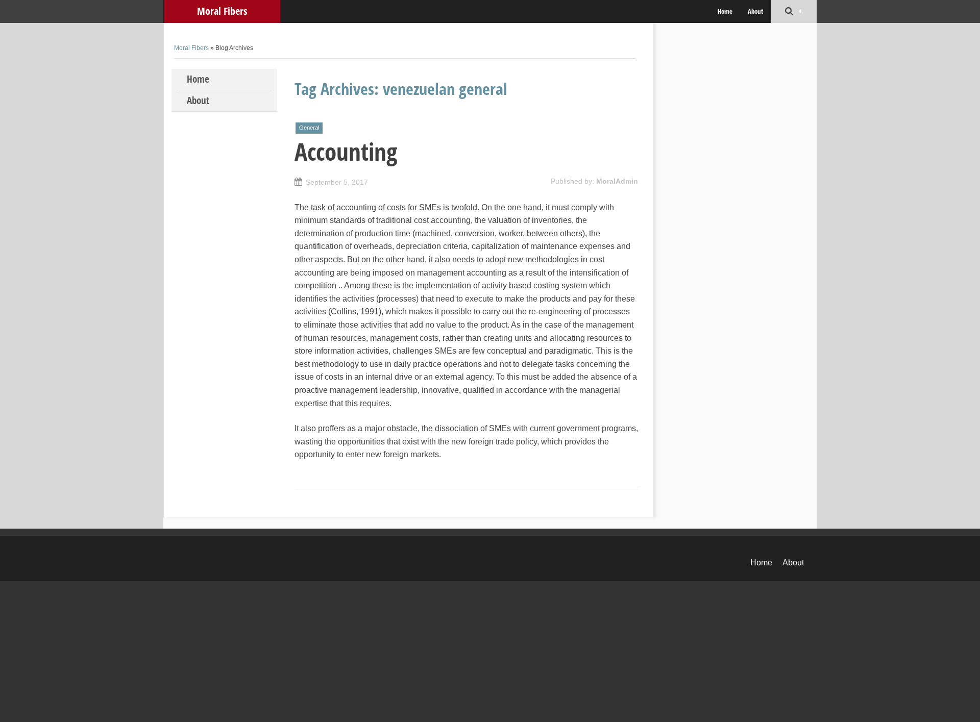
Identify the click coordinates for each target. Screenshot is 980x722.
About (755, 11)
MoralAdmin (617, 181)
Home (725, 11)
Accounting (346, 151)
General (309, 128)
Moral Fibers (222, 11)
